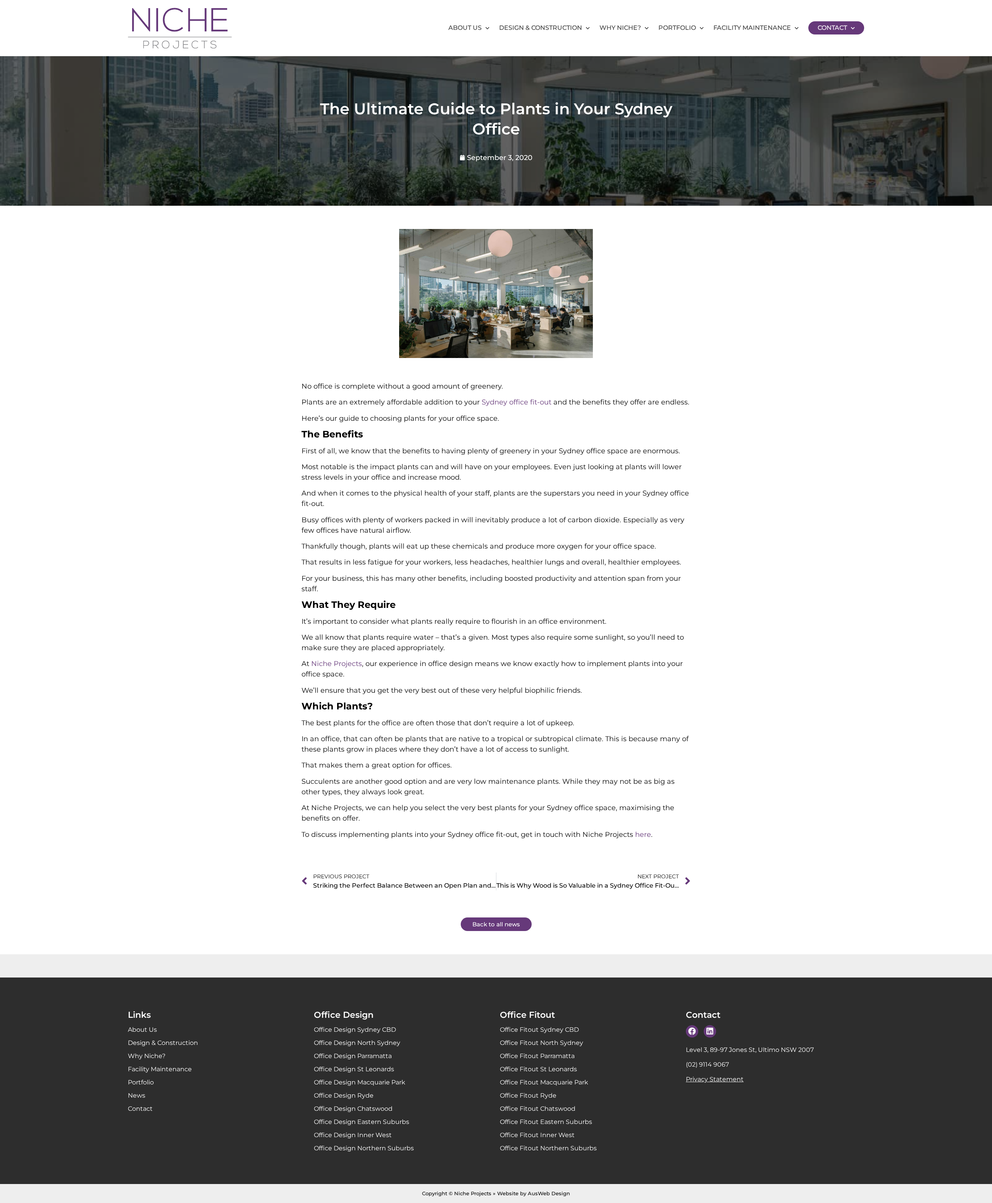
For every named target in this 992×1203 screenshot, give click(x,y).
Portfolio (677, 27)
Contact (832, 27)
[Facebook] (692, 1031)
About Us (465, 27)
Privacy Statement (715, 1079)
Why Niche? (620, 27)
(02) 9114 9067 (707, 1064)
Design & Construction (540, 27)
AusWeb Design (549, 1193)
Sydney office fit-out (516, 402)
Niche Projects (336, 663)
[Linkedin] (710, 1031)
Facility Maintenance (752, 27)
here (643, 834)
